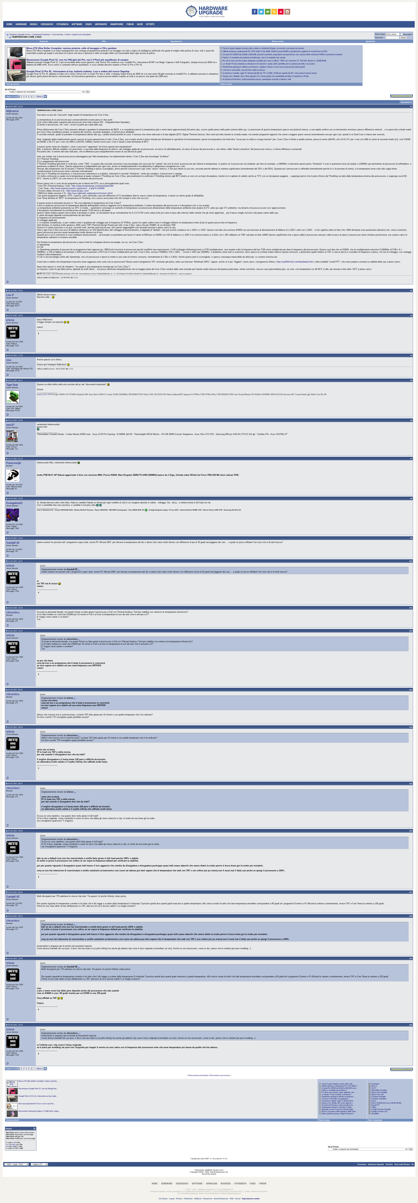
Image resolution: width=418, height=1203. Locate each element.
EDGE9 (89, 24)
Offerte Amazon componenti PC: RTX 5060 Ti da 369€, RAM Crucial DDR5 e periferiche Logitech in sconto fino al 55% (275, 51)
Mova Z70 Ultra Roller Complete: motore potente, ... (38, 1081)
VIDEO (253, 1183)
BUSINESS (226, 1183)
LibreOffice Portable (379, 1090)
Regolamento (176, 41)
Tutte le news (226, 84)
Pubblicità (188, 1199)
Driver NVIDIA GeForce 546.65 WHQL (386, 1103)
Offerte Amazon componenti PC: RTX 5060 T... (340, 1086)
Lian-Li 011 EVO (44, 394)
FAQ (104, 41)
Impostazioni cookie (250, 1199)
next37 (10, 424)
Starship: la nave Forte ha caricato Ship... (338, 1109)
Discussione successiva (219, 1075)
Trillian (373, 1107)
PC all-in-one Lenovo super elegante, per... (338, 1092)
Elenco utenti (277, 41)
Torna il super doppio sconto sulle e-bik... (338, 1084)
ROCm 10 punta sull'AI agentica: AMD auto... (339, 1111)
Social (237, 1199)
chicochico (12, 612)
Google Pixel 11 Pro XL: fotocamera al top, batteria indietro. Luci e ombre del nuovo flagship (77, 71)
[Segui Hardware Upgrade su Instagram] (287, 12)
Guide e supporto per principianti (78, 34)
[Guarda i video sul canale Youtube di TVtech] (281, 12)
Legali (171, 1199)
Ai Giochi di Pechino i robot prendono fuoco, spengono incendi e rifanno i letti (257, 79)
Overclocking (57, 34)
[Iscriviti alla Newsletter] (268, 12)
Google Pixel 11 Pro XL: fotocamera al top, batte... (38, 1096)
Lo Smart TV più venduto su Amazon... (337, 1094)
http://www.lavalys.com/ (77, 191)
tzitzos (10, 320)
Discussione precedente (198, 1075)
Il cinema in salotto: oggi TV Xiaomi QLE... (338, 1101)
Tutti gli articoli (12, 84)
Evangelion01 (14, 503)
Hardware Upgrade (376, 1164)
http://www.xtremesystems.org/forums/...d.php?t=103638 (77, 188)
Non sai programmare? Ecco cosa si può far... (36, 1104)
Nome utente (380, 34)
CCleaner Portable (378, 1097)
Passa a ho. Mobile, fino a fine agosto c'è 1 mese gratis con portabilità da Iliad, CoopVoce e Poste (266, 76)
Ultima (39, 96)
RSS (231, 1199)
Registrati (44, 41)
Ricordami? (407, 34)
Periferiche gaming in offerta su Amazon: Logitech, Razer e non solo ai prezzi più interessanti (264, 67)
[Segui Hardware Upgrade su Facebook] (254, 12)
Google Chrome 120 (379, 1111)
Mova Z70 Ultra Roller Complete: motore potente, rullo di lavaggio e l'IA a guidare (71, 48)
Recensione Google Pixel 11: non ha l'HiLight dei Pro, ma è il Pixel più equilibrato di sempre (77, 59)
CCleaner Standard (378, 1099)
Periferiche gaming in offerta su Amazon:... (338, 1097)
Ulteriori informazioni (259, 1191)
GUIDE (140, 24)
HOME (9, 24)
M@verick (12, 111)
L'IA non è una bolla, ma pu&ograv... (336, 1099)
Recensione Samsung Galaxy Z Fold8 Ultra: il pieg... (39, 1111)
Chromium (375, 1084)
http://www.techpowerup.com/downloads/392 (92, 186)
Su (412, 1164)
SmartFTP (375, 1105)
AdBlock (197, 1199)
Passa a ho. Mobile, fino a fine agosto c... (338, 1103)
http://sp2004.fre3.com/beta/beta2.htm (295, 262)
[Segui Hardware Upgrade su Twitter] (261, 12)
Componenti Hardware (41, 34)
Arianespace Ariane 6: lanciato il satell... (337, 1107)
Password (379, 38)
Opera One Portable (379, 1092)
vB (14, 1142)
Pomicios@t (13, 463)
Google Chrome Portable (381, 1109)
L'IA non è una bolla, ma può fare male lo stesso (244, 70)
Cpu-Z (373, 1101)
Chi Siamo (163, 1199)
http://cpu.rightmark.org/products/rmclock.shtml (90, 193)
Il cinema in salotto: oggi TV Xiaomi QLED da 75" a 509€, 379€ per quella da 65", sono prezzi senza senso (270, 73)
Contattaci (361, 1164)
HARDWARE (21, 24)
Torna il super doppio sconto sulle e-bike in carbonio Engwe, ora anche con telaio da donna (263, 48)
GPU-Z (374, 1086)
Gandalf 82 (12, 542)
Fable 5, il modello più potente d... (335, 1090)
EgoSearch (370, 41)
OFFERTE (150, 24)
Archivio (389, 1164)
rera (8, 360)
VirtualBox (375, 1114)
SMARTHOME (116, 24)
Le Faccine (10, 1144)
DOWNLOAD (211, 1183)
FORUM (130, 24)
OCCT (373, 1088)
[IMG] (15, 1146)
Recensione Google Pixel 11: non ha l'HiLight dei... (38, 1089)
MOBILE (34, 24)
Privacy (179, 1199)
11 (31, 96)
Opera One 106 (377, 1094)
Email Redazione (221, 1199)
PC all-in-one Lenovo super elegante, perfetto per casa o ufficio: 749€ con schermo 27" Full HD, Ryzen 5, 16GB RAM (274, 61)
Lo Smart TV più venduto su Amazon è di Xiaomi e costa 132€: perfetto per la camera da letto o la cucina (269, 64)
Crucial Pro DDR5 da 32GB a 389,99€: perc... (340, 1088)
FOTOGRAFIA (62, 24)
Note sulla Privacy (402, 1164)
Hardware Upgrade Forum (19, 34)
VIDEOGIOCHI (47, 24)
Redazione (207, 1199)
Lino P (10, 295)
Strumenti (405, 102)
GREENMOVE (101, 24)
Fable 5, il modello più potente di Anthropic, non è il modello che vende (254, 57)
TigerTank (12, 384)
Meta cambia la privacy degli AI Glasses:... (338, 1114)
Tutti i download (375, 1120)
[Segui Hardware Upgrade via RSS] (274, 12)
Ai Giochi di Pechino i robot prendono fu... (338, 1105)
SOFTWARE (77, 24)
